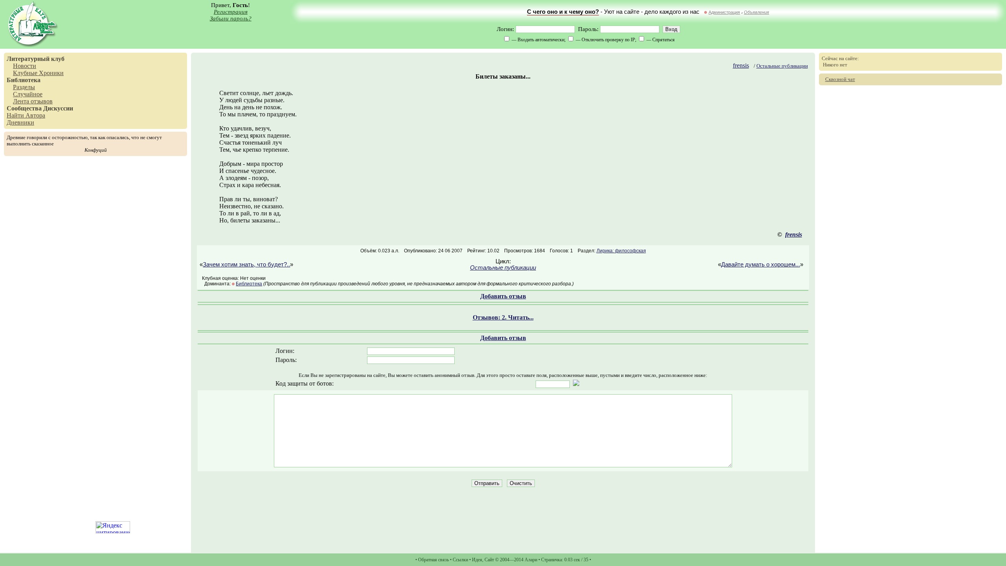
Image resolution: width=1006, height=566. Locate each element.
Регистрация (231, 12)
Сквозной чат (840, 79)
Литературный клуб (35, 58)
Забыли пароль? (231, 18)
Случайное (27, 94)
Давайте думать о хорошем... (760, 264)
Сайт (489, 559)
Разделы (24, 87)
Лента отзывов (33, 101)
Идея (477, 559)
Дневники (20, 122)
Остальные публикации (782, 66)
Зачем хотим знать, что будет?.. (246, 264)
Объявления (756, 12)
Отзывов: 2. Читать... (503, 317)
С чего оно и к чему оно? (563, 12)
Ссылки (460, 559)
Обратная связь (433, 559)
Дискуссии (58, 108)
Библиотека (23, 80)
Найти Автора (26, 115)
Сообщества (24, 108)
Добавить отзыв (503, 296)
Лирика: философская (621, 251)
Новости (24, 65)
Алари (531, 559)
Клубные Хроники (38, 73)
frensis (741, 65)
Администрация (724, 12)
